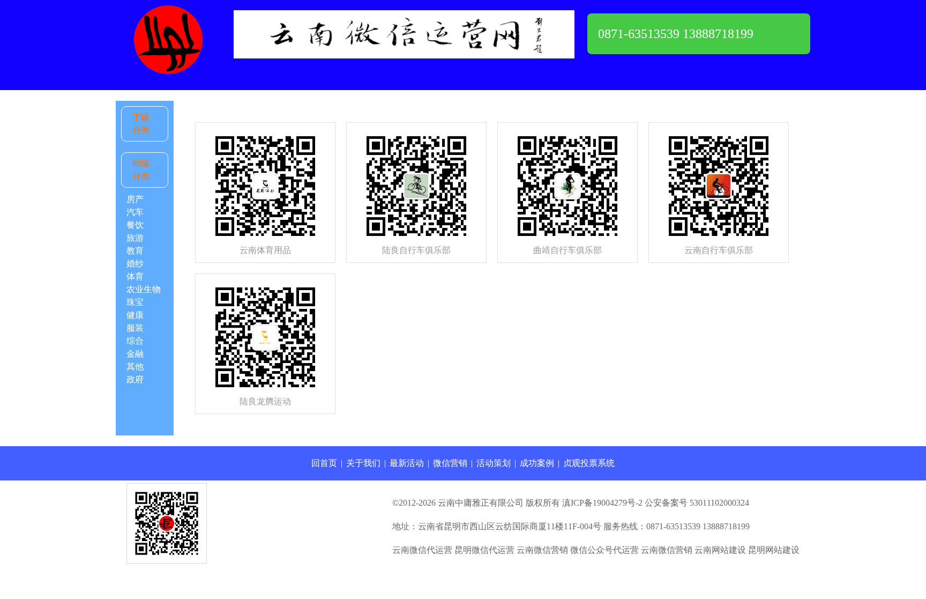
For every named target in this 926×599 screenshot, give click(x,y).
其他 (135, 366)
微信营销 (450, 463)
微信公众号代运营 (604, 549)
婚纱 (135, 263)
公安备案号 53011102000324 (697, 502)
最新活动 (407, 463)
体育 (135, 276)
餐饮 (135, 225)
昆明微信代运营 (484, 549)
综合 (135, 340)
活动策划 (493, 463)
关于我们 (363, 463)
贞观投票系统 (589, 463)
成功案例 (537, 463)
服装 (135, 327)
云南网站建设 (720, 549)
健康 (135, 315)
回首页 (324, 463)
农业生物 (143, 289)
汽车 (135, 212)
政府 (135, 379)
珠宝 (135, 302)
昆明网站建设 (774, 549)
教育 (135, 250)
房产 (135, 199)
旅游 (135, 237)
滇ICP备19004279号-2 (602, 502)
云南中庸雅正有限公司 (481, 502)
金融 (135, 353)
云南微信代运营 (422, 549)
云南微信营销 (542, 549)
